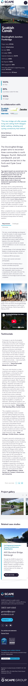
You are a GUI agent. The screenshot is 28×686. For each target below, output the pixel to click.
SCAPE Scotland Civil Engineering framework (13, 197)
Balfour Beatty (19, 199)
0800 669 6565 (8, 608)
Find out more (9, 654)
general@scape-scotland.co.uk (8, 613)
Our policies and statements (9, 630)
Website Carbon (15, 658)
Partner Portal (5, 633)
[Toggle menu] (25, 3)
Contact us (5, 619)
